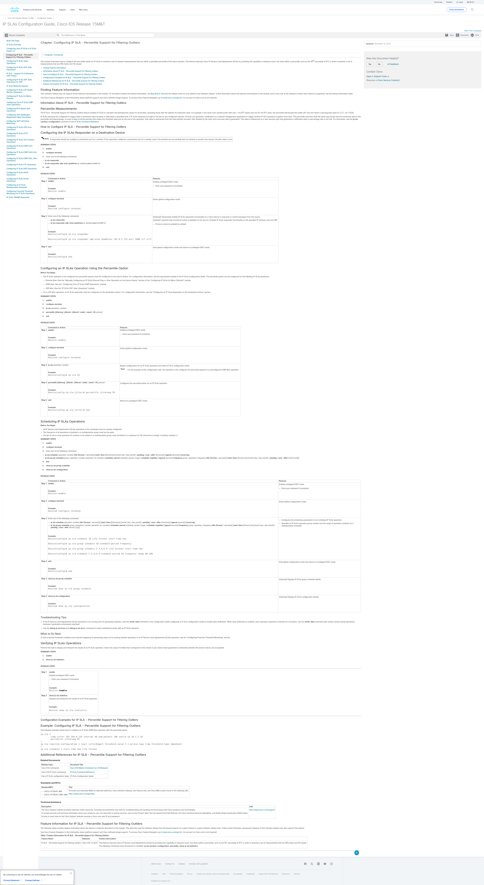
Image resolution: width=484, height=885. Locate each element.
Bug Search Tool (157, 94)
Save (452, 35)
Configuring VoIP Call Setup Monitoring (18, 122)
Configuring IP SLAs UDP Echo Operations (19, 128)
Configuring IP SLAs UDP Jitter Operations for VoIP (19, 81)
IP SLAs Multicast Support (17, 86)
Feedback (394, 64)
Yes (369, 64)
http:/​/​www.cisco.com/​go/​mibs (82, 794)
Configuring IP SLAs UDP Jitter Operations (19, 68)
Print (477, 35)
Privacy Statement (11, 880)
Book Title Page (13, 41)
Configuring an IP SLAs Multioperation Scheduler (17, 186)
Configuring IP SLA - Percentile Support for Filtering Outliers (19, 56)
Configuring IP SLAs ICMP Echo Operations (19, 147)
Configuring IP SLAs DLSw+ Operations (18, 180)
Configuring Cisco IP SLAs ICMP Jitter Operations (20, 103)
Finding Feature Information (54, 68)
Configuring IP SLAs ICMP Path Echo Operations (22, 153)
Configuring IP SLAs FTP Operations (21, 165)
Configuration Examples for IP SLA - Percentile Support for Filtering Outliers (74, 78)
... (3, 18)
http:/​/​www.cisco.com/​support (262, 810)
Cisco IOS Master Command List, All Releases (89, 768)
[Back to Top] (356, 852)
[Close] (71, 873)
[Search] (57, 35)
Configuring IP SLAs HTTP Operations (17, 134)
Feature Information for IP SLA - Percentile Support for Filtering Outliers (72, 84)
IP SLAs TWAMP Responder (18, 197)
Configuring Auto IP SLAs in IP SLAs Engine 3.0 (21, 50)
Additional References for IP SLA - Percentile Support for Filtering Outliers (73, 81)
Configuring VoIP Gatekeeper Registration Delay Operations (19, 116)
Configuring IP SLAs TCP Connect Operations (20, 141)
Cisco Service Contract (388, 80)
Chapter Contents (53, 55)
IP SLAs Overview (14, 45)
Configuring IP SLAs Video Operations (17, 62)
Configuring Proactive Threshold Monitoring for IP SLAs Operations (21, 192)
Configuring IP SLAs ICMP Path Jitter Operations (22, 159)
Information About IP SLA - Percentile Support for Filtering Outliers (70, 71)
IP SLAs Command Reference (86, 122)
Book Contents (17, 35)
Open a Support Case (376, 76)
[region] (37, 877)
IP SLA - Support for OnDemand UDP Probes (20, 75)
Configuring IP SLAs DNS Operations (22, 169)
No (379, 64)
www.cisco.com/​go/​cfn (172, 98)
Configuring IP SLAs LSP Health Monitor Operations (20, 91)
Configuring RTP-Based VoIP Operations (18, 110)
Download (464, 35)
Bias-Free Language (473, 31)
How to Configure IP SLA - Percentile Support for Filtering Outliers (70, 74)
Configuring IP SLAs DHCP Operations (17, 174)
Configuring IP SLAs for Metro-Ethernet (19, 97)
